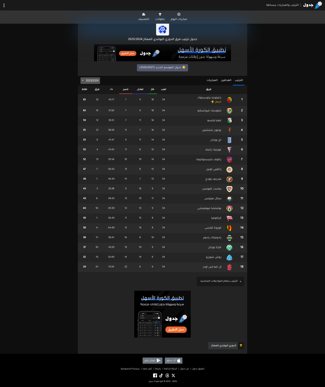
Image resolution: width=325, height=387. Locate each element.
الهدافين (226, 80)
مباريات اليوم (179, 19)
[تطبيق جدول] (162, 53)
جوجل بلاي (150, 360)
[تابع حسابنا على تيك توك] (161, 376)
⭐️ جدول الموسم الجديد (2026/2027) (162, 67)
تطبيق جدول (198, 369)
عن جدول (184, 369)
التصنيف (143, 19)
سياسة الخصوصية (130, 369)
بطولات (160, 19)
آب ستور (171, 360)
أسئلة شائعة (170, 369)
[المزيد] (4, 5)
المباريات (212, 80)
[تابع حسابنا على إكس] (173, 376)
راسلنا (158, 369)
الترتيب (239, 80)
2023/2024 (92, 80)
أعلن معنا (147, 369)
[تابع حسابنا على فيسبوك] (155, 376)
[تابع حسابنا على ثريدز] (167, 376)
